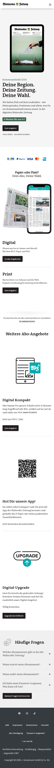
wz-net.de (27, 741)
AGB (7, 725)
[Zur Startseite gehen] (15, 4)
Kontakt (45, 725)
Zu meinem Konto (27, 321)
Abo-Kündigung (16, 733)
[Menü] (49, 4)
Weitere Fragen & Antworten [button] (17, 696)
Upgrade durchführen (14, 615)
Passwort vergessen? (36, 733)
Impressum (17, 725)
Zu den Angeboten (13, 259)
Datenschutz (32, 725)
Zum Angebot (11, 128)
